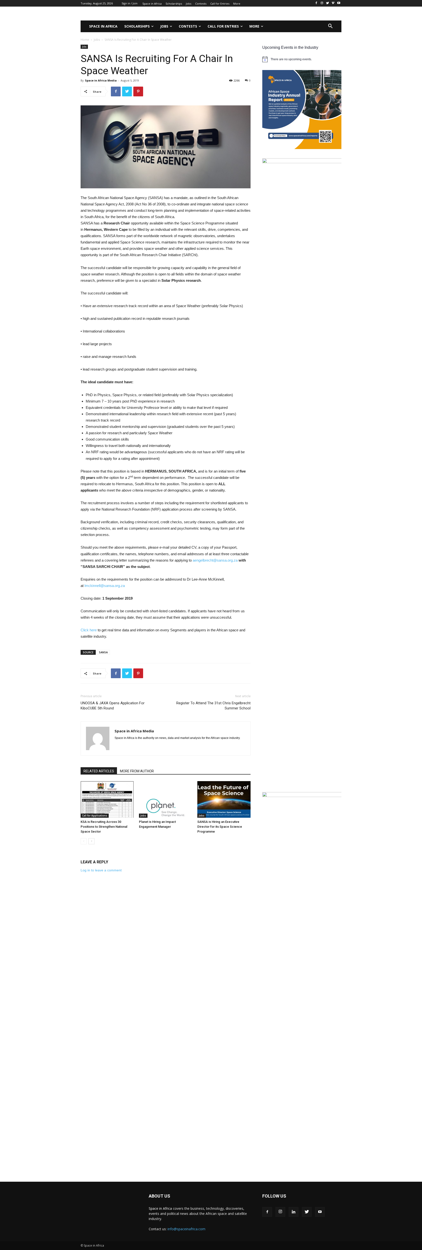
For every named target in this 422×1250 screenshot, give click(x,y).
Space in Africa (161, 1208)
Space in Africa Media (101, 80)
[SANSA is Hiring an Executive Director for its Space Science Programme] (224, 799)
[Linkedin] (293, 1212)
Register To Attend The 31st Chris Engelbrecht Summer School (213, 705)
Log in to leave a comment (101, 870)
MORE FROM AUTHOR (137, 771)
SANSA (103, 652)
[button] (330, 26)
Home (85, 40)
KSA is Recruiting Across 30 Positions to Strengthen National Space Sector (104, 826)
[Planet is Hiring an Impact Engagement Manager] (165, 799)
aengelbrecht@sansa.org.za (215, 560)
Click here (89, 630)
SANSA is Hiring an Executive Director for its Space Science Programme (219, 826)
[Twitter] (307, 1212)
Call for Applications (94, 815)
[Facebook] (267, 1212)
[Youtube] (320, 1212)
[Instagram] (280, 1212)
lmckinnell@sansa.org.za (104, 586)
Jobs (97, 40)
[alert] (301, 59)
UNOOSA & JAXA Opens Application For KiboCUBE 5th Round (113, 705)
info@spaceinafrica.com (186, 1229)
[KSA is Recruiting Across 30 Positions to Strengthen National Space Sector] (107, 799)
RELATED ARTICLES (99, 771)
